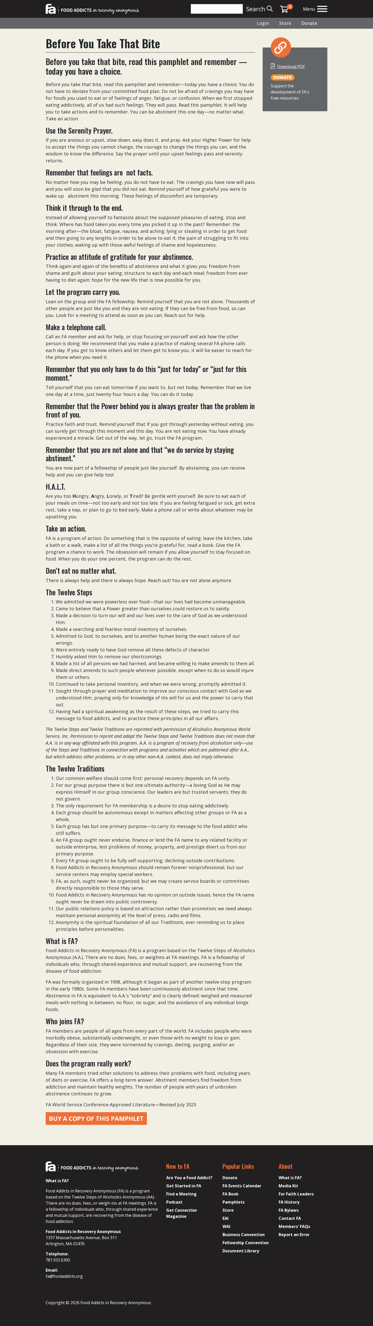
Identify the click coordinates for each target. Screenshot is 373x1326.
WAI (226, 1226)
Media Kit (288, 1186)
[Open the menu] (322, 9)
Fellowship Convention (246, 1242)
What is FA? (290, 1177)
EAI (226, 1218)
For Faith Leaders (296, 1194)
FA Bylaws (289, 1210)
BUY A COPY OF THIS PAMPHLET (96, 1118)
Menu (309, 9)
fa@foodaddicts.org (64, 1276)
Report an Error (294, 1234)
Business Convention (244, 1234)
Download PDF (291, 66)
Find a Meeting (181, 1194)
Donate (309, 23)
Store (285, 23)
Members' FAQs (294, 1226)
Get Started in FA (183, 1186)
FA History (289, 1202)
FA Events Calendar (242, 1186)
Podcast (174, 1202)
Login (263, 23)
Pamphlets (234, 1202)
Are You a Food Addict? (189, 1177)
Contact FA (290, 1218)
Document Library (241, 1251)
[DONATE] (283, 77)
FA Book (231, 1194)
